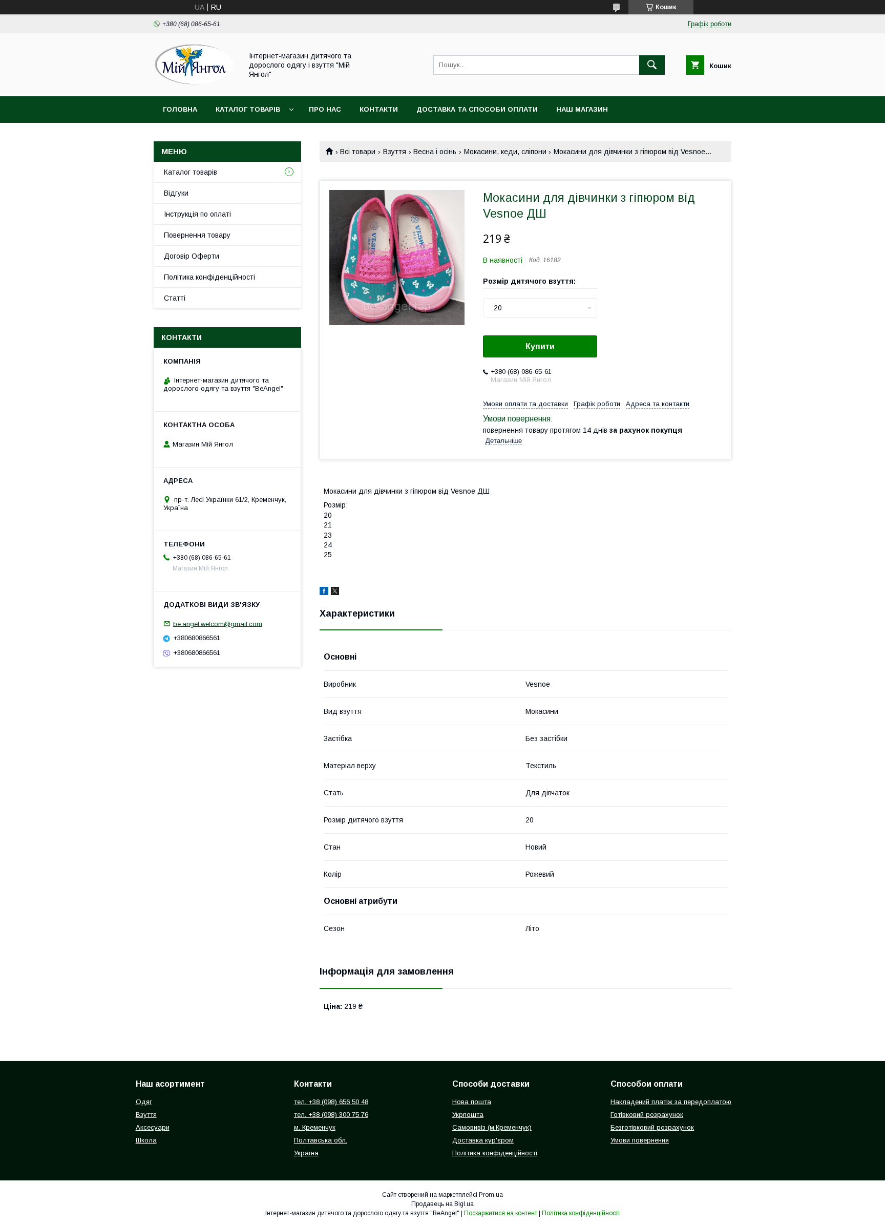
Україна (306, 1153)
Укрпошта (467, 1114)
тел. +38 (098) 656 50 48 (331, 1102)
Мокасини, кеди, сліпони (505, 151)
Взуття (394, 151)
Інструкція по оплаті (197, 214)
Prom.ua (491, 1194)
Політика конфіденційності (209, 277)
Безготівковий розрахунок (652, 1127)
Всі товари (357, 151)
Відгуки (176, 193)
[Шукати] (652, 65)
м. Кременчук (314, 1127)
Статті (174, 298)
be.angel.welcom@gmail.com (217, 623)
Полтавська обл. (320, 1140)
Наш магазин (582, 109)
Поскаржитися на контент (500, 1213)
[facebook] (324, 592)
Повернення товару (197, 235)
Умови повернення (639, 1140)
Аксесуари (153, 1127)
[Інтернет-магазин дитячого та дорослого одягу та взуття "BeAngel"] (195, 83)
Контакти (379, 109)
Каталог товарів (248, 109)
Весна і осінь (434, 151)
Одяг (144, 1102)
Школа (146, 1140)
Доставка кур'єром (483, 1140)
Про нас (325, 109)
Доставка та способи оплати (477, 109)
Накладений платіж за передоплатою (670, 1102)
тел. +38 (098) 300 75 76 (331, 1114)
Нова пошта (471, 1102)
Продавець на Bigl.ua (442, 1204)
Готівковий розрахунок (646, 1114)
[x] (335, 592)
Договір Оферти (191, 256)
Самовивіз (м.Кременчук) (492, 1127)
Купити (540, 346)
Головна (180, 109)
